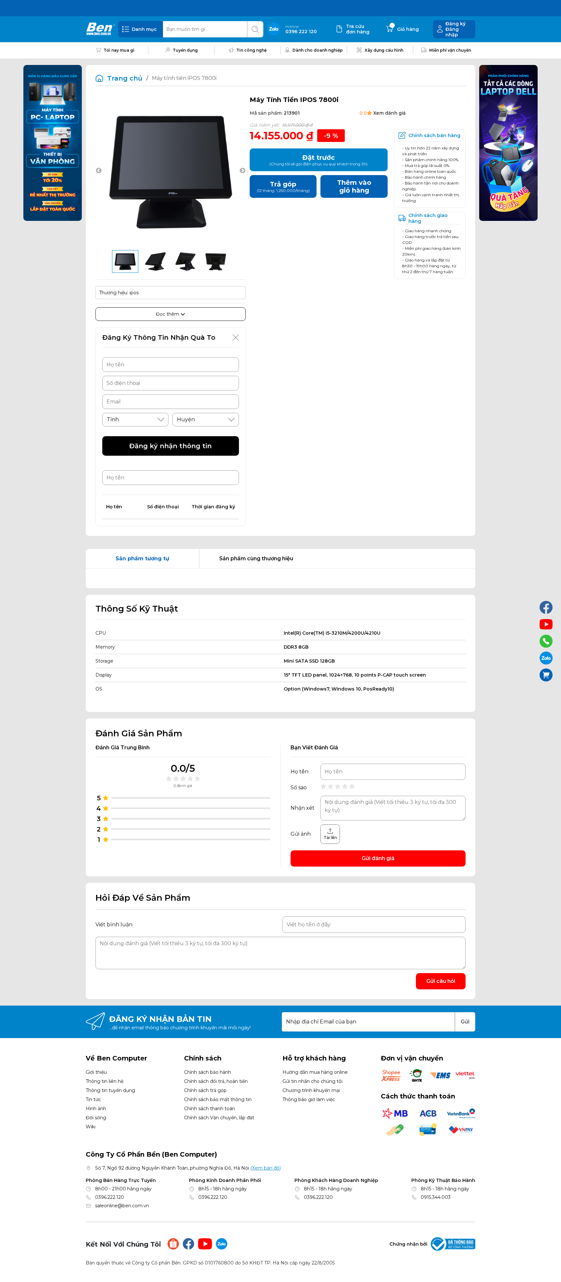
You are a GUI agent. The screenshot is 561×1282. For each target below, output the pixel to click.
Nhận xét (303, 808)
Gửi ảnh (301, 834)
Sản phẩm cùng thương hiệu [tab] (256, 558)
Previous (98, 171)
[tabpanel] (280, 578)
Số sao (299, 787)
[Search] (255, 29)
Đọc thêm (168, 314)
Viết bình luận (113, 924)
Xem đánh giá (389, 113)
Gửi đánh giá (378, 858)
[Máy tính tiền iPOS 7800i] (125, 261)
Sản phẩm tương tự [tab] (142, 558)
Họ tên (299, 771)
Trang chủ (125, 78)
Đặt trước (318, 160)
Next (242, 171)
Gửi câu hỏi (440, 981)
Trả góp (283, 186)
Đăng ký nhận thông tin (170, 446)
